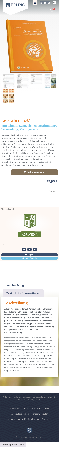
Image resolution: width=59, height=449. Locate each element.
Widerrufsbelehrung (20, 414)
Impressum (37, 408)
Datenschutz (47, 419)
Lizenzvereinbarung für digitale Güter (22, 419)
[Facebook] (45, 2)
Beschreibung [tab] (15, 285)
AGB (47, 408)
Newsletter (15, 408)
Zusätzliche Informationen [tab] (23, 293)
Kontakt (25, 408)
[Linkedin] (48, 2)
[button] (35, 2)
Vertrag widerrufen (40, 414)
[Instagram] (41, 2)
